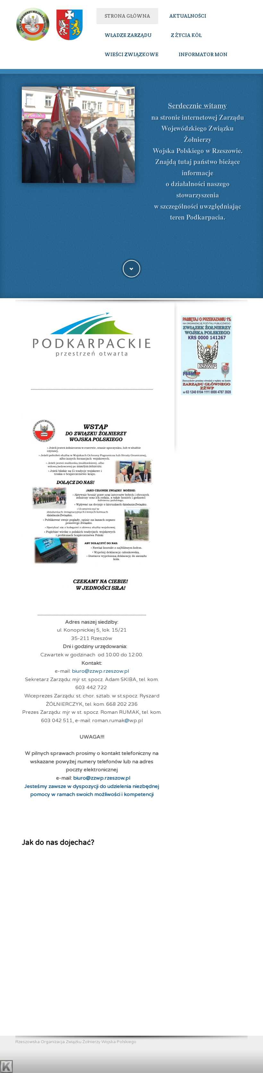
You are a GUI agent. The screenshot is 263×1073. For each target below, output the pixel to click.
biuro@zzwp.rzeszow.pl (100, 671)
